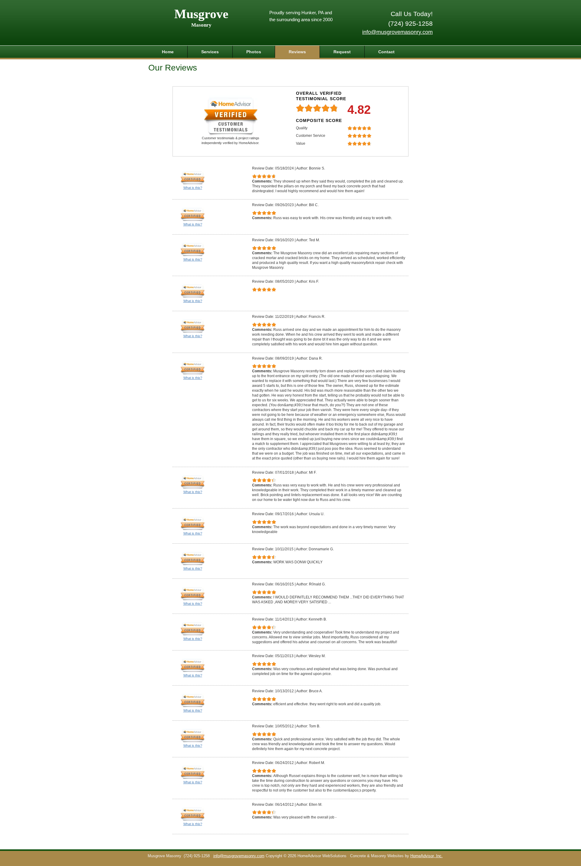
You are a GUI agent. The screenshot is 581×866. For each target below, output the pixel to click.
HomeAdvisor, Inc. (426, 856)
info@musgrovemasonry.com (397, 32)
